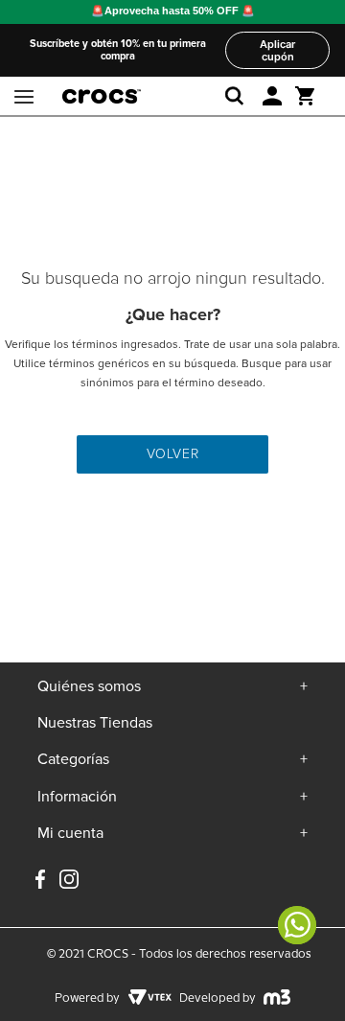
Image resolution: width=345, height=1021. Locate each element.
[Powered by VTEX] (149, 999)
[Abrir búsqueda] (238, 95)
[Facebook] (40, 881)
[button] (272, 95)
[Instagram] (69, 887)
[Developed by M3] (277, 999)
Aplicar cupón (277, 50)
